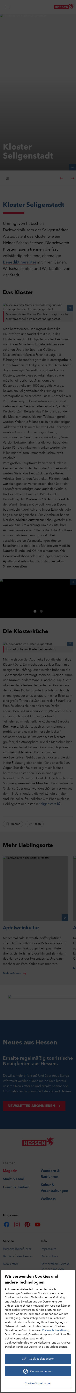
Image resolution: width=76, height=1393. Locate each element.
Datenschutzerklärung (55, 1330)
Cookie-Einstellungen (38, 1383)
